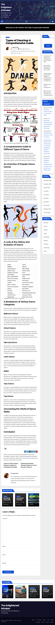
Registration (28, 458)
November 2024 (48, 180)
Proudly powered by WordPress (7, 620)
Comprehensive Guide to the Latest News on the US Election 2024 (47, 58)
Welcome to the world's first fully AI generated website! (27, 27)
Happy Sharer (15, 47)
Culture (7, 37)
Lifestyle (46, 240)
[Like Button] (5, 449)
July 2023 (46, 191)
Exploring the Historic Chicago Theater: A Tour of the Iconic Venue (29, 465)
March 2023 (46, 205)
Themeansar (3, 621)
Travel (45, 251)
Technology (46, 247)
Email (4, 554)
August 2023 (47, 187)
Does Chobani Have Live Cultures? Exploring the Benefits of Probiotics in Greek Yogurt (47, 147)
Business (46, 222)
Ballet (21, 49)
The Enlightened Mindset (6, 7)
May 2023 (46, 198)
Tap (17, 53)
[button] (50, 21)
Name (4, 546)
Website (4, 563)
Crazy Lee (20, 596)
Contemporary (14, 51)
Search (45, 36)
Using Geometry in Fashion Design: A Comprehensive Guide (48, 111)
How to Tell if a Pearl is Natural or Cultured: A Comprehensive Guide (11, 465)
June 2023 (46, 194)
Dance (18, 51)
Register (51, 622)
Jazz (28, 51)
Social (33, 51)
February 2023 (47, 209)
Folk (21, 51)
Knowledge (46, 237)
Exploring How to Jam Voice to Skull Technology (48, 135)
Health (45, 233)
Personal (46, 244)
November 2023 (48, 184)
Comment (5, 518)
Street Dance (13, 53)
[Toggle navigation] (26, 21)
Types (20, 53)
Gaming (45, 229)
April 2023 (46, 201)
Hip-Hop (24, 51)
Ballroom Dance (26, 49)
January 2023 (47, 212)
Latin (31, 51)
